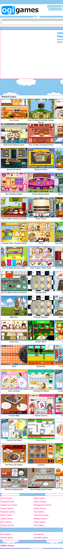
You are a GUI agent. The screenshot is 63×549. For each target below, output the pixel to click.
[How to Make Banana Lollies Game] (14, 256)
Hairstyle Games (8, 512)
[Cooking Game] (41, 453)
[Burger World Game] (41, 330)
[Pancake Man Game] (41, 281)
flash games (6, 534)
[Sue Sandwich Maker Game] (14, 182)
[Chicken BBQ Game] (14, 404)
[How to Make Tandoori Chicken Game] (14, 207)
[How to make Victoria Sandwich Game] (14, 281)
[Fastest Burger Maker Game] (41, 182)
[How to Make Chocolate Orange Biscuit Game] (41, 109)
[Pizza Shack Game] (41, 429)
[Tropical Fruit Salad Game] (14, 429)
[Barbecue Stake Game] (41, 158)
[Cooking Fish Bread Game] (41, 379)
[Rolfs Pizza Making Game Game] (14, 133)
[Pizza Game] (41, 232)
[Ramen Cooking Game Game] (14, 478)
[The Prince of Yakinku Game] (14, 453)
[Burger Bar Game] (41, 355)
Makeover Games (55, 9)
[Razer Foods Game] (41, 207)
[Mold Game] (14, 355)
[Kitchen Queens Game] (41, 404)
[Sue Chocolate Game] (14, 379)
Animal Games (7, 508)
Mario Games (6, 515)
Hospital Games (8, 502)
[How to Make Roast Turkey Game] (41, 478)
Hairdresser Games (9, 505)
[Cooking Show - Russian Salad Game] (14, 232)
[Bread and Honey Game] (14, 158)
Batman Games (7, 525)
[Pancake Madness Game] (41, 306)
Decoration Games (54, 6)
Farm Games (6, 498)
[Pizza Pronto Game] (14, 109)
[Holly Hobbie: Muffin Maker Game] (41, 256)
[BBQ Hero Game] (14, 306)
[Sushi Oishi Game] (14, 330)
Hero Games (6, 522)
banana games (7, 537)
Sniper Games (7, 518)
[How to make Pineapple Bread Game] (41, 133)
